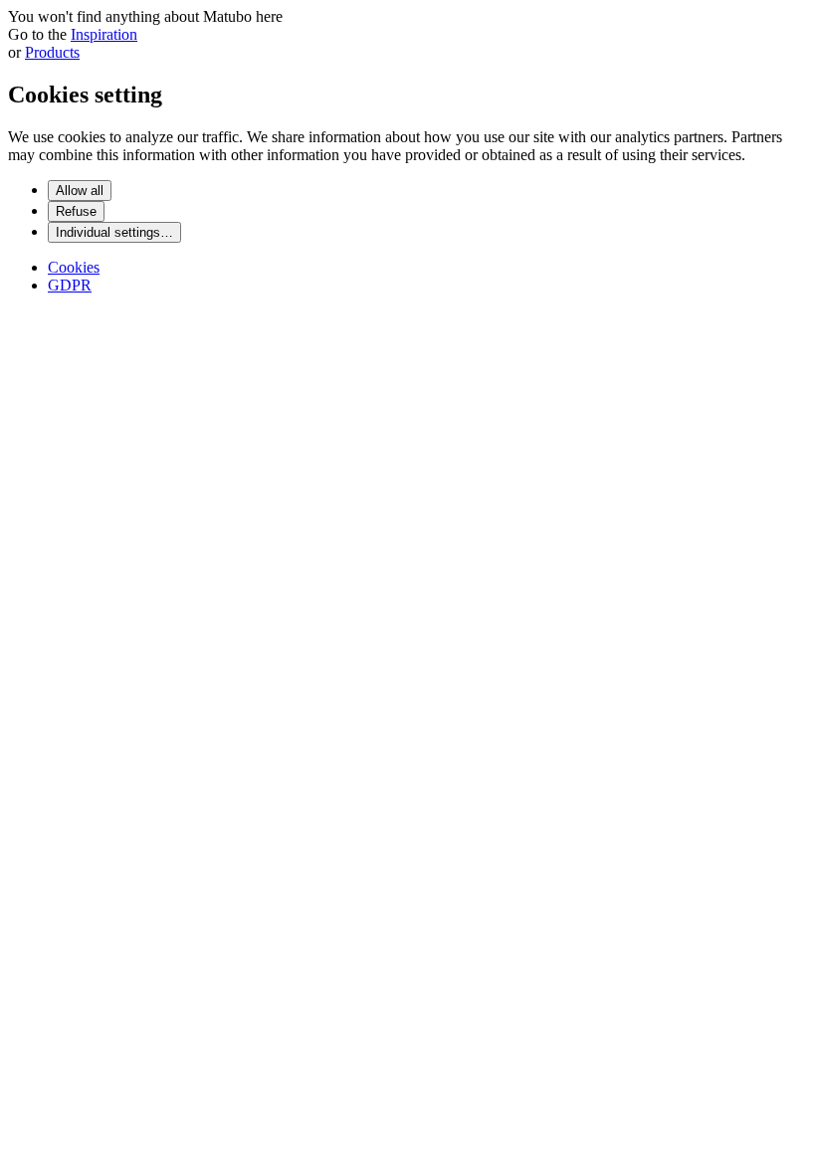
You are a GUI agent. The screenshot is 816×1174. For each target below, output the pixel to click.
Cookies (74, 267)
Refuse (76, 211)
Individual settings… (114, 232)
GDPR (70, 285)
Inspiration (104, 34)
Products (52, 52)
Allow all (79, 190)
